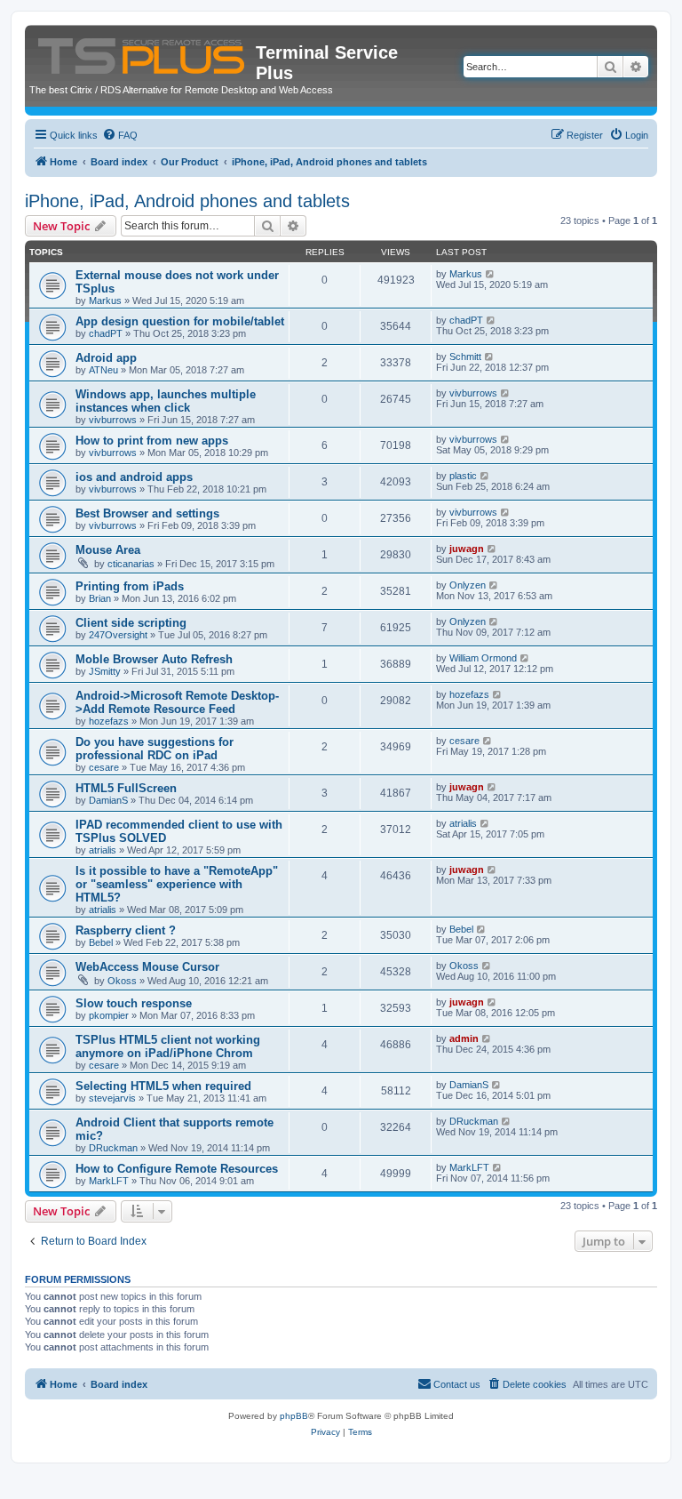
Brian (100, 598)
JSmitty (105, 671)
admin (464, 1038)
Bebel (101, 942)
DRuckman (113, 1147)
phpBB (294, 1416)
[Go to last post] (490, 274)
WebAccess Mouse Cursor (147, 967)
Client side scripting (130, 622)
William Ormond (483, 658)
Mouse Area (107, 550)
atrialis (102, 850)
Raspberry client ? (125, 930)
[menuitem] (120, 135)
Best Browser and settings (147, 513)
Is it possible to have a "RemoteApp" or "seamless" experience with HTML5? (176, 884)
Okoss (122, 980)
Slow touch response (133, 1003)
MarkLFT (109, 1180)
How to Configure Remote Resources (176, 1168)
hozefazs (109, 721)
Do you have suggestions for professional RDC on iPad (154, 748)
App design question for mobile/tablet (179, 321)
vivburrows (113, 419)
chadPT (106, 333)
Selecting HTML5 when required (163, 1086)
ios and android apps (134, 477)
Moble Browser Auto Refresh (154, 659)
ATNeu (103, 370)
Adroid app (106, 358)
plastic (463, 475)
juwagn (466, 548)
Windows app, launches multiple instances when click (165, 401)
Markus (105, 300)
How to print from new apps (151, 440)
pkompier (109, 1015)
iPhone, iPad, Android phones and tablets (187, 201)
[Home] (142, 52)
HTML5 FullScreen (126, 788)
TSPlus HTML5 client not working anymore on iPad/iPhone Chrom (167, 1046)
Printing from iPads (129, 586)
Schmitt (465, 356)
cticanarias (131, 563)
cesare (104, 767)
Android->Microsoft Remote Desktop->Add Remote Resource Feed (177, 702)
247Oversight (118, 634)
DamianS (108, 800)
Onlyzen (467, 585)
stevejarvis (112, 1098)
